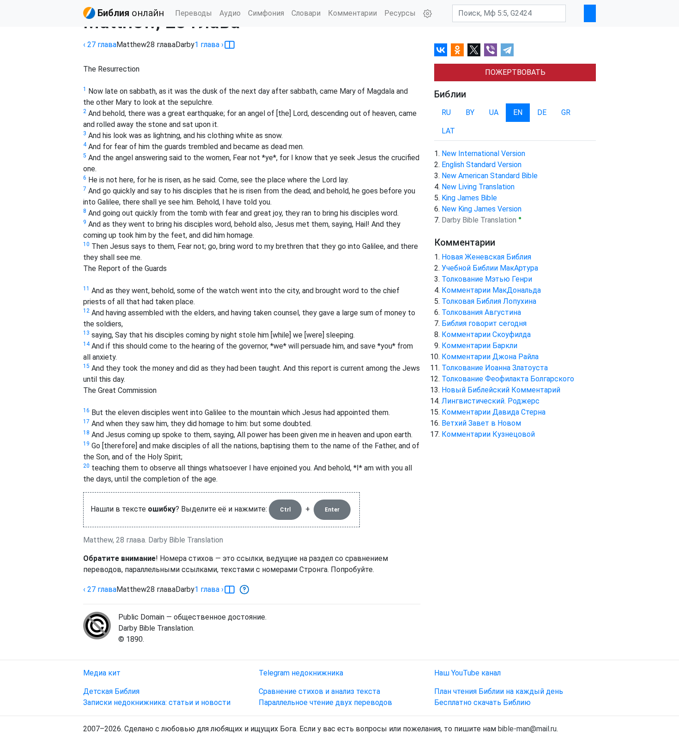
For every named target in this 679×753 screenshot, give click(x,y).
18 (86, 432)
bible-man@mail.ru (527, 728)
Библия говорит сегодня (484, 323)
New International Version (483, 153)
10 (86, 244)
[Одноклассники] (457, 49)
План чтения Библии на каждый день (498, 691)
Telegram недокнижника (301, 673)
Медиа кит (102, 673)
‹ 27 (99, 44)
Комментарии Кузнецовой (488, 434)
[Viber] (490, 49)
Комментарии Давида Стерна (494, 412)
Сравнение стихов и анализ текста (319, 691)
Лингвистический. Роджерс (491, 401)
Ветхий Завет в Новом (481, 423)
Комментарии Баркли (479, 345)
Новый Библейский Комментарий (501, 390)
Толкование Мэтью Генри (487, 279)
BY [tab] (470, 112)
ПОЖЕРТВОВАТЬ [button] (515, 72)
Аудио (230, 13)
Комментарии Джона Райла (490, 356)
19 (86, 443)
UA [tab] (493, 112)
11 (86, 288)
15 (86, 366)
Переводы (193, 13)
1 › (209, 44)
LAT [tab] (448, 131)
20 (86, 466)
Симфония (266, 13)
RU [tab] (446, 112)
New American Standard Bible (490, 175)
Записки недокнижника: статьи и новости (156, 702)
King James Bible (469, 197)
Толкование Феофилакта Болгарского (508, 378)
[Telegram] (507, 49)
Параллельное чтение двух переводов (325, 702)
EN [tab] (517, 112)
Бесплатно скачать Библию (482, 702)
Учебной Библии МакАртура (490, 268)
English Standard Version (481, 164)
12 (86, 310)
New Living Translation (478, 186)
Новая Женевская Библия (486, 257)
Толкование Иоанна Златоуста (495, 367)
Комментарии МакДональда (491, 290)
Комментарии (352, 13)
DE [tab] (541, 112)
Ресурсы (400, 13)
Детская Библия (111, 691)
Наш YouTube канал (467, 673)
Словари (306, 13)
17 (86, 421)
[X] (473, 49)
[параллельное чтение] (230, 45)
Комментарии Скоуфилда (486, 334)
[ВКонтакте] (440, 49)
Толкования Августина (481, 312)
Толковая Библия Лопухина (489, 301)
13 (86, 333)
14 (86, 344)
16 (86, 410)
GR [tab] (565, 112)
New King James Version (481, 209)
